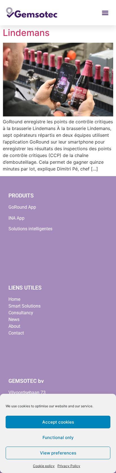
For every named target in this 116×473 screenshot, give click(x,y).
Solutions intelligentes (30, 228)
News (13, 319)
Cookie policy (44, 466)
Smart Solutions (24, 306)
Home (14, 299)
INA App (16, 218)
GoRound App (22, 207)
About (14, 326)
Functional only (58, 437)
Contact (16, 333)
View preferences (58, 453)
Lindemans (26, 32)
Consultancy (20, 312)
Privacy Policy (68, 466)
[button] (105, 12)
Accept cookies (58, 422)
